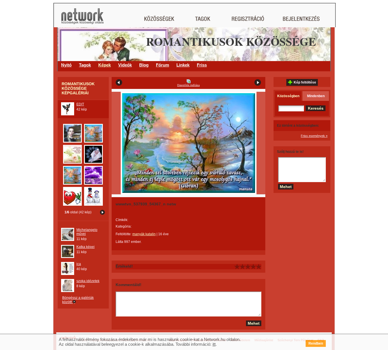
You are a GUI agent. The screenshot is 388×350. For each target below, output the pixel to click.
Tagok (85, 65)
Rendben (315, 343)
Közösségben (288, 96)
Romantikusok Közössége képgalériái (78, 88)
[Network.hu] (82, 18)
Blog (144, 65)
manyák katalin (144, 234)
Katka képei (85, 247)
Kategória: (124, 226)
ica (78, 264)
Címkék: (122, 220)
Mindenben (316, 96)
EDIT (80, 104)
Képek (104, 65)
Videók (125, 65)
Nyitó (66, 65)
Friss (202, 65)
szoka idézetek (87, 281)
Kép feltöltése (305, 82)
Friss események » (314, 136)
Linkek (182, 65)
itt (214, 344)
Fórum (162, 65)
